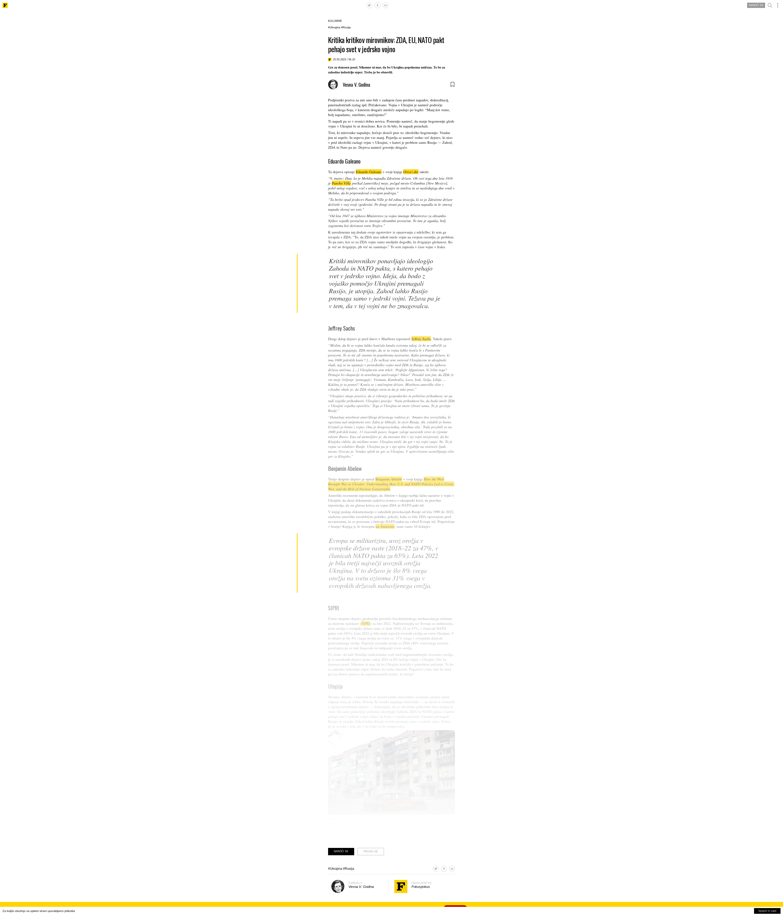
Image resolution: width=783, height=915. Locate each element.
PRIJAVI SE (370, 851)
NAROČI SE (756, 5)
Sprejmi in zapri (767, 910)
